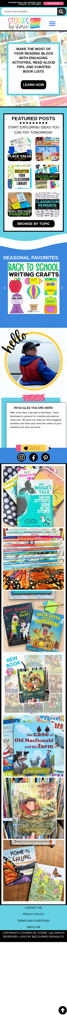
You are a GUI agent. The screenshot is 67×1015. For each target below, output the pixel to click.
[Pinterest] (45, 457)
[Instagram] (21, 457)
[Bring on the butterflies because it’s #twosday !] (33, 870)
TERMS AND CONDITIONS (34, 920)
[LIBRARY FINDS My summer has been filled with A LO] (33, 496)
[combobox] (29, 11)
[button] (52, 23)
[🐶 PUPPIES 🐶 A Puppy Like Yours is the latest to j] (33, 683)
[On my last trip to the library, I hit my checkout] (33, 559)
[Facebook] (33, 457)
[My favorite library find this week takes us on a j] (33, 808)
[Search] (61, 11)
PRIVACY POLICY (33, 914)
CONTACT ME (33, 907)
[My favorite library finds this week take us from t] (33, 621)
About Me (33, 927)
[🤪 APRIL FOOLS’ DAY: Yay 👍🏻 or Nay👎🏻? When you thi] (33, 746)
